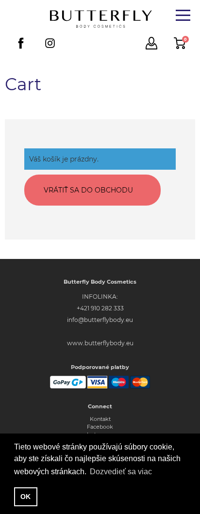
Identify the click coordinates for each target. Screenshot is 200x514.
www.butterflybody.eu (100, 343)
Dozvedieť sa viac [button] (121, 471)
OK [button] (25, 496)
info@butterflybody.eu (100, 319)
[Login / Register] (151, 43)
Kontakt (100, 419)
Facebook (100, 426)
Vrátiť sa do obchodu (88, 190)
